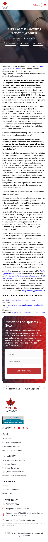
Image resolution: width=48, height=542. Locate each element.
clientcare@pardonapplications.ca (21, 300)
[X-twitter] (15, 428)
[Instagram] (27, 428)
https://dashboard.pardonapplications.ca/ (29, 312)
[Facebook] (19, 428)
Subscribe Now (24, 370)
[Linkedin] (23, 428)
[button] (45, 5)
